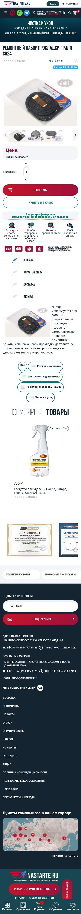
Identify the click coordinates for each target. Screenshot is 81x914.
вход (53, 3)
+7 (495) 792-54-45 (26, 647)
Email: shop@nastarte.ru (20, 678)
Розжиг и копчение (49, 366)
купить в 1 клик (40, 202)
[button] (75, 135)
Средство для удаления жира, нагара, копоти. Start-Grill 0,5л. (40, 490)
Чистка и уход (44, 397)
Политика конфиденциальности (25, 772)
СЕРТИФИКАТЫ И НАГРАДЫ (19, 797)
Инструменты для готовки (44, 376)
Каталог (8, 739)
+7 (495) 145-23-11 (27, 671)
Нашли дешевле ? (17, 157)
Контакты (9, 747)
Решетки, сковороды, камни (44, 387)
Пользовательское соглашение (24, 781)
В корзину (40, 190)
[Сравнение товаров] (63, 13)
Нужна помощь (67, 890)
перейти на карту (63, 856)
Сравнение (23, 909)
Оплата (7, 722)
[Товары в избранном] (69, 13)
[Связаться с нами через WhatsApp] (19, 13)
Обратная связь (13, 731)
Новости (9, 714)
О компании (11, 706)
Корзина (39, 909)
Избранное (55, 909)
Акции (7, 764)
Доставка (9, 698)
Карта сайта (10, 789)
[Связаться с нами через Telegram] (27, 13)
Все (22, 365)
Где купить (10, 756)
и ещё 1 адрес (53, 14)
